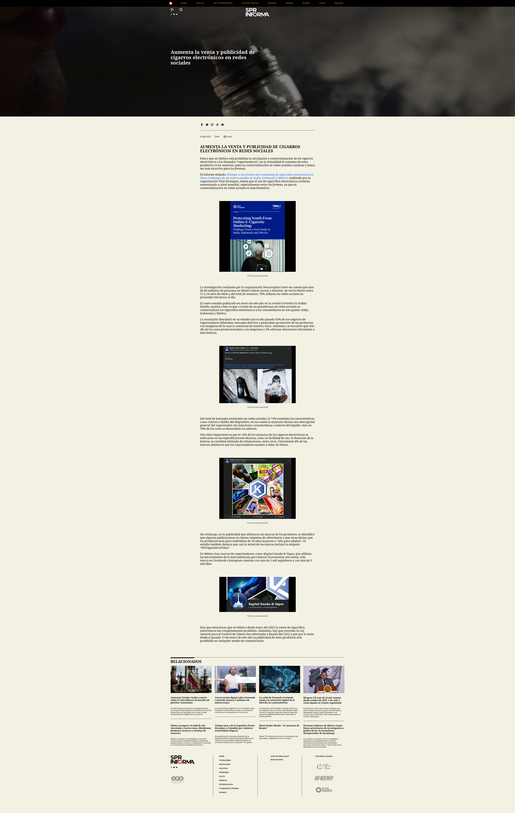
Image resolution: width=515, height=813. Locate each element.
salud (222, 776)
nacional (223, 768)
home (221, 756)
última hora (225, 760)
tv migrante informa (229, 788)
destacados (224, 764)
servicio (223, 780)
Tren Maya (328, 3)
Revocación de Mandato (268, 3)
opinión (222, 792)
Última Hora (227, 3)
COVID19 (192, 3)
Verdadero (208, 3)
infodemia (224, 772)
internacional (226, 784)
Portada (245, 3)
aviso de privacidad (280, 756)
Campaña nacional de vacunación (301, 3)
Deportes (176, 3)
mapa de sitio (277, 760)
